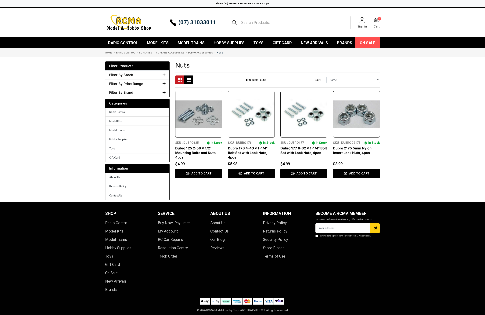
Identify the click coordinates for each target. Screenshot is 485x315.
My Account (168, 231)
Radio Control (123, 43)
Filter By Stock (121, 75)
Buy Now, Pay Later (174, 223)
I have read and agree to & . (345, 236)
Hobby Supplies (229, 43)
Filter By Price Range (126, 84)
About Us (114, 177)
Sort (318, 79)
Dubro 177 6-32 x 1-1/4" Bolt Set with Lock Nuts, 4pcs (303, 150)
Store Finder (273, 248)
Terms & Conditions (347, 236)
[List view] (188, 79)
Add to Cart (201, 173)
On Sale (367, 43)
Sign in (362, 26)
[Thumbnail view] (179, 79)
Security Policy (275, 239)
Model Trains (191, 43)
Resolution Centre (173, 248)
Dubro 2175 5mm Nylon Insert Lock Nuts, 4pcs (352, 150)
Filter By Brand (121, 92)
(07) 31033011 (197, 22)
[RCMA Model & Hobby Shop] (129, 23)
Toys (258, 43)
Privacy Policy (275, 223)
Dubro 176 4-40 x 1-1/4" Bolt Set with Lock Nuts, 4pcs (248, 152)
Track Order (167, 256)
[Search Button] (234, 22)
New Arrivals (314, 43)
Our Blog (217, 239)
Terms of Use (274, 256)
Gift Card (282, 43)
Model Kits (158, 43)
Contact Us (115, 195)
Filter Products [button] (121, 66)
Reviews (217, 248)
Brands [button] (344, 43)
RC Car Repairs (170, 239)
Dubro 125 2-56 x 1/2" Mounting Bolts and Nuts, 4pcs (195, 152)
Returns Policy (117, 186)
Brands (111, 289)
